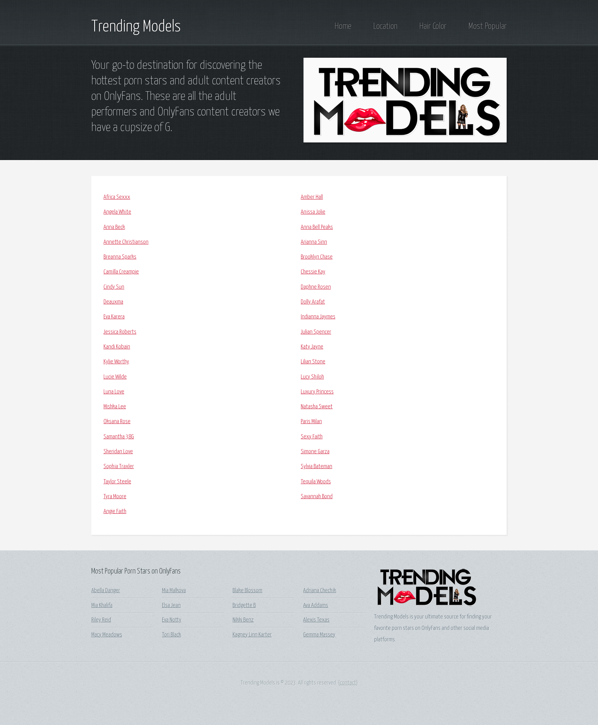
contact (348, 683)
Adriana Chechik (319, 591)
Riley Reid (101, 620)
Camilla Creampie (121, 272)
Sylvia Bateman (316, 467)
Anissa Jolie (313, 212)
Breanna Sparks (119, 257)
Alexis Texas (316, 620)
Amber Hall (312, 197)
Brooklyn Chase (317, 257)
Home (342, 26)
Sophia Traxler (118, 467)
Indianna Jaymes (318, 317)
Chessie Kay (313, 272)
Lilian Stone (313, 362)
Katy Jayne (312, 347)
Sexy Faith (312, 437)
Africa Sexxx (116, 197)
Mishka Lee (114, 407)
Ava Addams (315, 605)
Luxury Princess (317, 392)
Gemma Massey (319, 635)
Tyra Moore (114, 497)
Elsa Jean (171, 605)
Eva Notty (171, 620)
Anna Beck (114, 227)
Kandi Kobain (116, 347)
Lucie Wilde (115, 377)
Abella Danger (105, 591)
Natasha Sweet (317, 407)
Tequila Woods (316, 482)
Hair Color (432, 26)
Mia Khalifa (101, 605)
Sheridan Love (118, 452)
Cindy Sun (113, 287)
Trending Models (136, 27)
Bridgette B (244, 605)
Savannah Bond (317, 497)
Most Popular (487, 26)
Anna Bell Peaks (317, 227)
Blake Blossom (247, 591)
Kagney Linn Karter (252, 635)
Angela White (117, 212)
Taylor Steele (117, 482)
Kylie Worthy (116, 362)
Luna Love (113, 392)
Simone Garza (315, 452)
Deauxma (113, 302)
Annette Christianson (125, 242)
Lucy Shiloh (312, 377)
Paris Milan (311, 422)
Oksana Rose (116, 422)
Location (385, 26)
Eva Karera (114, 317)
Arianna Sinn (314, 242)
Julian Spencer (316, 332)
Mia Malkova (174, 591)
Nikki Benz (243, 620)
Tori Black (171, 635)
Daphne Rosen (316, 287)
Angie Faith (114, 511)
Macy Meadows (106, 635)
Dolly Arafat (313, 302)
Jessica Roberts (119, 332)
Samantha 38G (118, 437)
